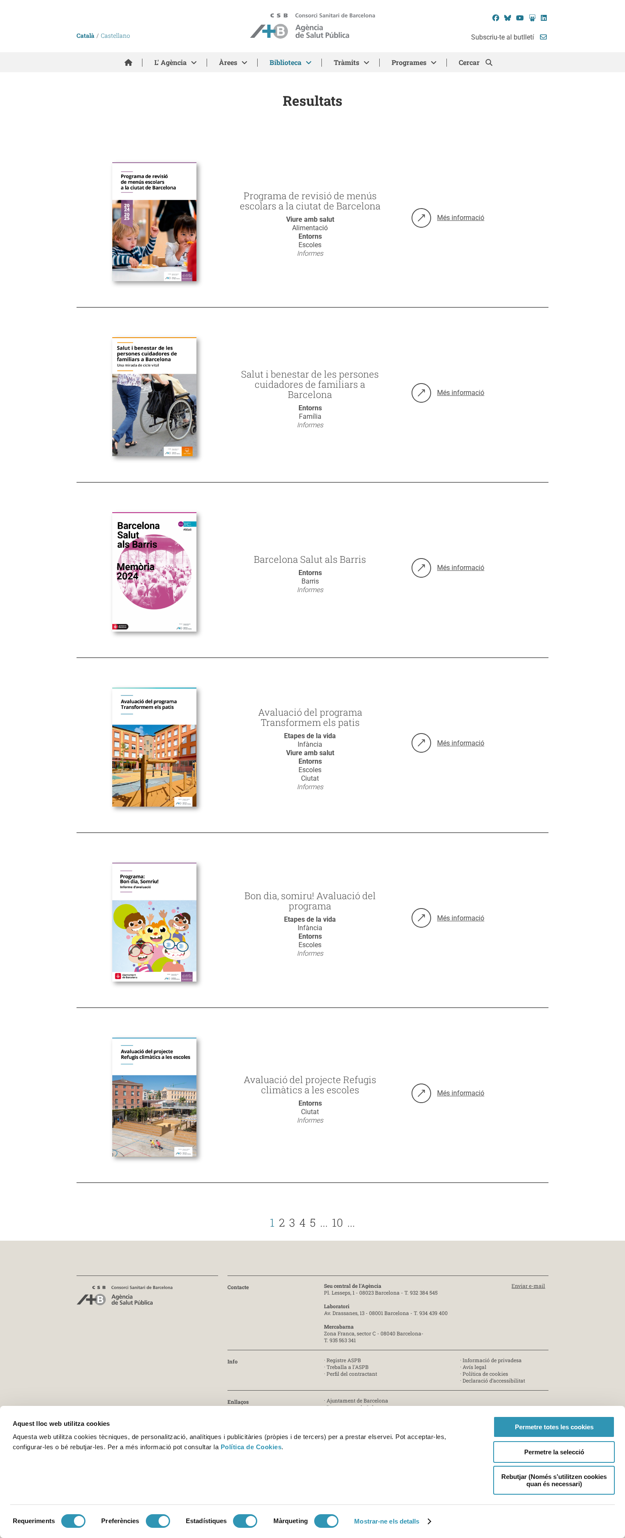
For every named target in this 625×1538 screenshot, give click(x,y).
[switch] (158, 1521)
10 (337, 1222)
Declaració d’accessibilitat (494, 1380)
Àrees (228, 62)
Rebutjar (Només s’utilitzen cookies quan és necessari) (554, 1480)
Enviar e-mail (528, 1285)
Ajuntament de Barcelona (357, 1400)
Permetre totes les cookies (554, 1427)
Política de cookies (485, 1373)
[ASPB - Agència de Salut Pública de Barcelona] (125, 1298)
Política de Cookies (251, 1447)
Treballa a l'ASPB (348, 1366)
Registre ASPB (344, 1360)
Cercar (470, 62)
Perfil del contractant (352, 1373)
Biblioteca (285, 62)
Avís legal (474, 1366)
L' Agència (170, 62)
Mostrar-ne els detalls (386, 1521)
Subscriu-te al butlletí (503, 37)
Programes (409, 62)
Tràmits (346, 62)
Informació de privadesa (492, 1360)
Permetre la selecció (554, 1452)
